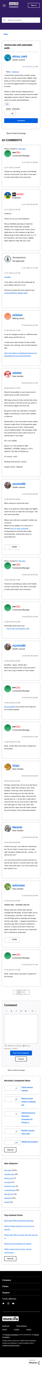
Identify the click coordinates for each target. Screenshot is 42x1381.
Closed (7, 1216)
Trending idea (9, 1188)
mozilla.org (6, 1340)
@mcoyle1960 (9, 715)
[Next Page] (27, 1005)
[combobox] (21, 20)
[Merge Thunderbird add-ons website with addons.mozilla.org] (35, 133)
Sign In (34, 5)
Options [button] (38, 34)
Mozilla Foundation (8, 1351)
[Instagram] (8, 1317)
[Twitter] (3, 1317)
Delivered (16, 68)
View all (10, 1164)
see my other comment (20, 535)
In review (7, 1196)
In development (10, 1204)
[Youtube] (13, 1317)
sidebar (9, 108)
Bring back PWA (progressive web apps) (20, 1235)
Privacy (4, 1343)
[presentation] (6, 1024)
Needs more (9, 1192)
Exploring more (10, 1200)
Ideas (5, 34)
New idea (23, 148)
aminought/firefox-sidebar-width (17, 294)
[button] (7, 112)
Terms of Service (23, 1340)
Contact (30, 1343)
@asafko (7, 278)
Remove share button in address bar (29, 1114)
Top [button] (3, 1375)
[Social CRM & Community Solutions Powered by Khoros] (34, 1376)
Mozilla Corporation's (13, 1349)
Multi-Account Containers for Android (18, 1258)
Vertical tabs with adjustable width (20, 45)
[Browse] (4, 6)
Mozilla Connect (14, 5)
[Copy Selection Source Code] (30, 133)
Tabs (7, 103)
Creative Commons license (11, 1359)
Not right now (9, 1208)
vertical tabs (17, 108)
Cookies (17, 1343)
